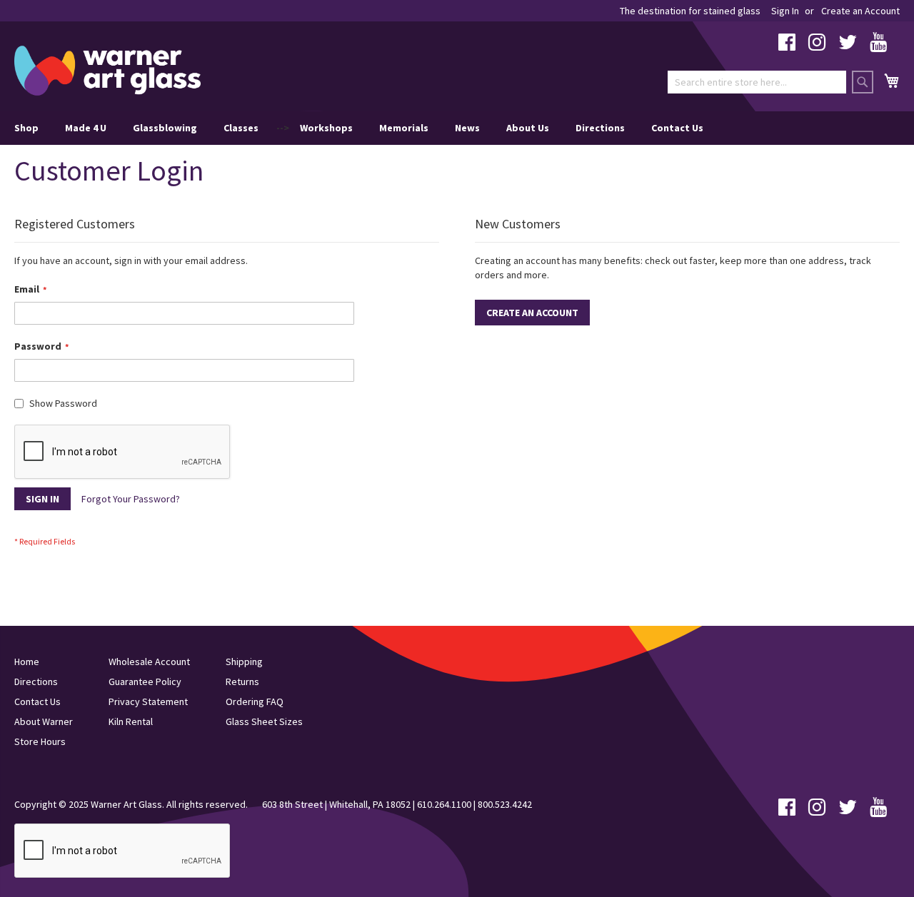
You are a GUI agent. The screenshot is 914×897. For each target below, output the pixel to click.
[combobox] (757, 82)
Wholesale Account (149, 661)
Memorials (403, 127)
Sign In (785, 10)
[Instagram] (816, 45)
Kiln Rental (131, 721)
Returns (242, 681)
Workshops (326, 127)
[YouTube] (878, 45)
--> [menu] (358, 127)
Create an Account (860, 10)
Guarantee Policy (145, 681)
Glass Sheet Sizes (264, 721)
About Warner (43, 721)
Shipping (244, 661)
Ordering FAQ (254, 701)
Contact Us (677, 127)
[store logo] (107, 71)
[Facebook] (786, 45)
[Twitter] (847, 45)
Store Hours (40, 741)
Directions (600, 127)
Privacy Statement (148, 701)
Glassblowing (165, 127)
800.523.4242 (505, 804)
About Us (527, 127)
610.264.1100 (444, 804)
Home (26, 661)
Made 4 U (85, 127)
